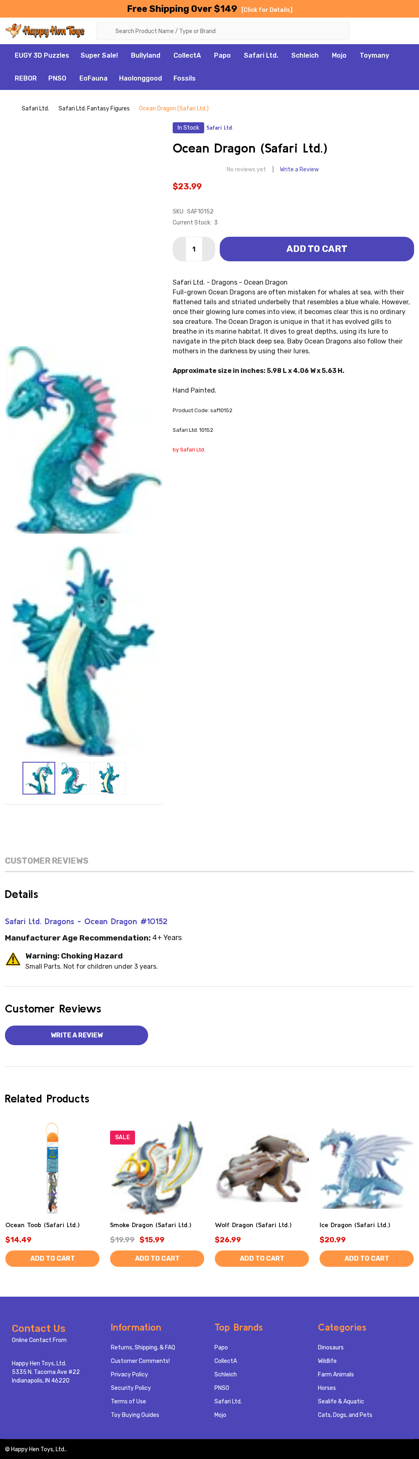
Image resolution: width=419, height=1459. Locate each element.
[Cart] (408, 30)
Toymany (374, 55)
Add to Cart (316, 248)
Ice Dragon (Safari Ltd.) (355, 1224)
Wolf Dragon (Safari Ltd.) (253, 1224)
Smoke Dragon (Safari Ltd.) (150, 1224)
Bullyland (145, 55)
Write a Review (299, 169)
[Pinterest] (118, 817)
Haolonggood (140, 78)
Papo (222, 55)
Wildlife (327, 1361)
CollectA (187, 55)
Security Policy (131, 1388)
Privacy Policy (129, 1374)
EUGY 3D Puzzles (42, 55)
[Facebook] (49, 817)
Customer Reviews (46, 861)
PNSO (57, 78)
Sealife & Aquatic (341, 1401)
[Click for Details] (267, 10)
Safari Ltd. (261, 55)
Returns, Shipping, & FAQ (143, 1347)
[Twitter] (101, 817)
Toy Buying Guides (135, 1415)
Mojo (339, 55)
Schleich (305, 55)
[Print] (84, 817)
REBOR (26, 78)
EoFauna (93, 78)
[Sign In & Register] (368, 29)
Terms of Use (128, 1401)
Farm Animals (336, 1374)
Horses (327, 1388)
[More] (122, 55)
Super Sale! (99, 55)
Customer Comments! (140, 1361)
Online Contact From (39, 1340)
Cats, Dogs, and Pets (345, 1415)
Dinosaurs (331, 1347)
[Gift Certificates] (387, 29)
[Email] (66, 817)
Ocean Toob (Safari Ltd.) (42, 1224)
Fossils (184, 78)
